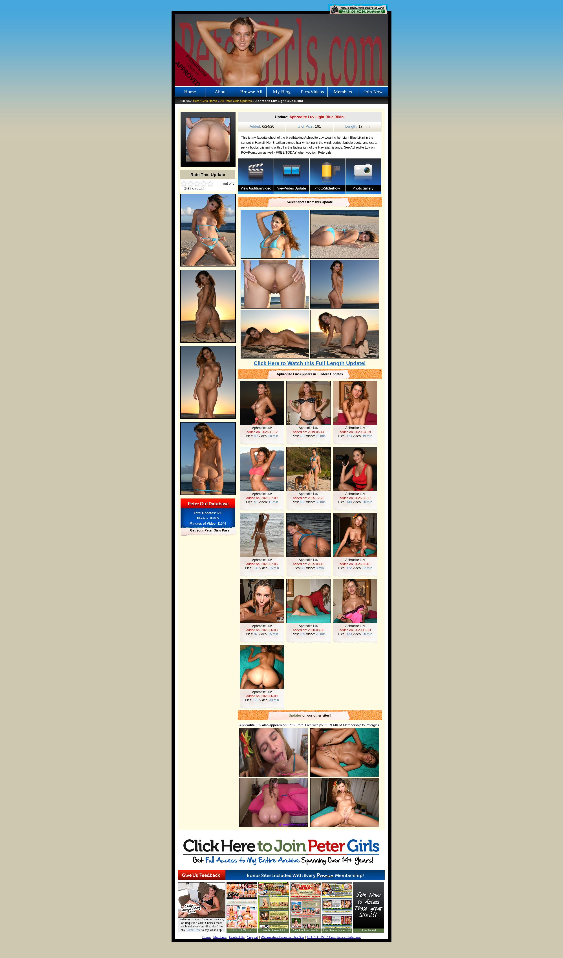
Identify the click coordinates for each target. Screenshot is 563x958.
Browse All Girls (251, 93)
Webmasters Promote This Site (282, 937)
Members (343, 91)
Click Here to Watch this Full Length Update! (310, 363)
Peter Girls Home (205, 101)
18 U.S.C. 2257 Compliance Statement (334, 937)
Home (190, 91)
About (221, 91)
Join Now (373, 91)
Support (252, 937)
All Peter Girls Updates (236, 101)
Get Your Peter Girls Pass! (210, 530)
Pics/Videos (312, 91)
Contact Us (237, 937)
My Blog (282, 91)
